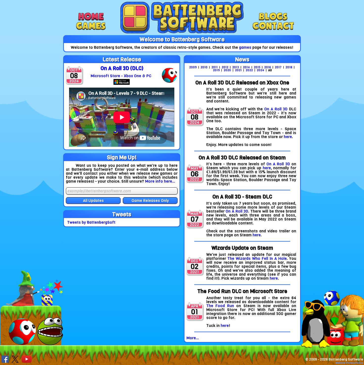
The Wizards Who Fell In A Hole (257, 258)
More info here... (160, 181)
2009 (193, 67)
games (245, 47)
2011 (214, 67)
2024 (261, 70)
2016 (268, 67)
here (288, 136)
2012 (225, 67)
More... (192, 338)
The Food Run (220, 305)
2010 (204, 67)
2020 (228, 70)
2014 (247, 67)
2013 (236, 67)
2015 (257, 67)
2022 (250, 70)
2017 (278, 67)
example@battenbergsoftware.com (99, 191)
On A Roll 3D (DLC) (122, 68)
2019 (216, 70)
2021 (238, 70)
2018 (289, 67)
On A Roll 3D (275, 109)
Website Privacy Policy (349, 363)
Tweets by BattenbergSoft (91, 222)
